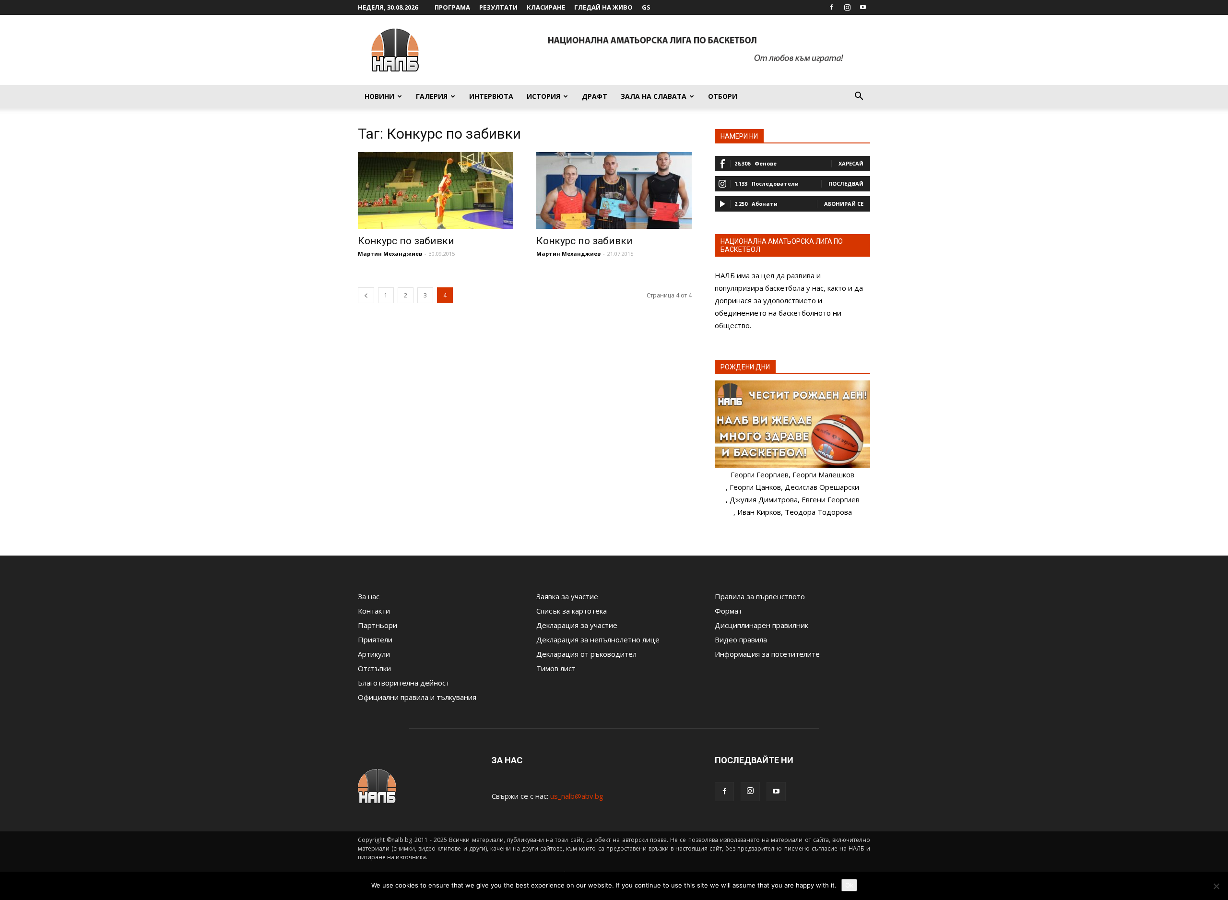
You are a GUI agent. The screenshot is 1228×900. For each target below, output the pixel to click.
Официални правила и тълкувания (417, 697)
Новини (379, 96)
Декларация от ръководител (586, 654)
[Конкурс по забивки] (435, 190)
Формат (728, 611)
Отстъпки (374, 668)
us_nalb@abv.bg (576, 796)
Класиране (546, 7)
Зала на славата (653, 96)
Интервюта (491, 96)
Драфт (594, 96)
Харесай (850, 163)
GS (646, 7)
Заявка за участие (567, 596)
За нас (368, 596)
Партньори (377, 625)
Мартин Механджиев (390, 253)
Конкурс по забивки (406, 241)
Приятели (375, 639)
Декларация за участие (576, 625)
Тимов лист (556, 668)
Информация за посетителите (767, 654)
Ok (849, 885)
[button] (858, 97)
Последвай (845, 183)
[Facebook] (831, 7)
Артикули (374, 654)
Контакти (374, 611)
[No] (1216, 886)
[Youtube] (863, 7)
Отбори (722, 96)
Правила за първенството (760, 596)
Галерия (432, 96)
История (543, 96)
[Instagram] (847, 7)
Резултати (498, 7)
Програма (452, 7)
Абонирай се (843, 203)
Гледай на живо (603, 7)
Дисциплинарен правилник (761, 625)
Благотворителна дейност (403, 682)
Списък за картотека (571, 611)
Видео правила (741, 639)
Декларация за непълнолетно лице (598, 639)
